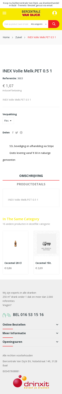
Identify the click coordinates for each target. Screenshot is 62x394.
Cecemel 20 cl (13, 263)
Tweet (16, 132)
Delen (12, 132)
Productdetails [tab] (31, 184)
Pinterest (21, 132)
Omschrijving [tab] (31, 176)
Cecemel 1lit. (43, 263)
